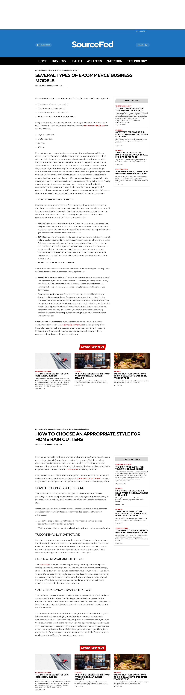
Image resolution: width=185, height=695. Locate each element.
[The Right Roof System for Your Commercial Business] (53, 361)
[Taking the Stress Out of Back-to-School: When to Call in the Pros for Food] (132, 361)
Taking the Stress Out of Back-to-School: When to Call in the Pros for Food (131, 155)
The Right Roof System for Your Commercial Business (129, 109)
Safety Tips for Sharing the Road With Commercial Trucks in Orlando (131, 134)
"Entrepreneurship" (123, 106)
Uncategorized (121, 169)
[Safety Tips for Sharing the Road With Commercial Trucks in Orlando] (92, 361)
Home (37, 70)
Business (118, 130)
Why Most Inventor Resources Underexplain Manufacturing (131, 173)
